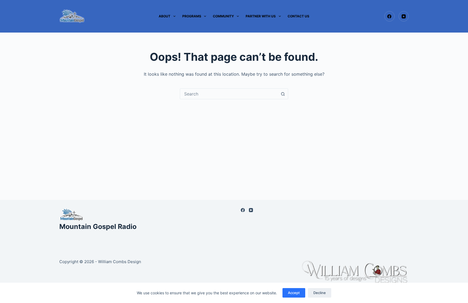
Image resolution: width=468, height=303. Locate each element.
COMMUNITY (223, 16)
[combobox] (229, 93)
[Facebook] (389, 16)
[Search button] (283, 94)
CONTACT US (298, 16)
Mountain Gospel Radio (97, 226)
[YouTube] (404, 16)
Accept (294, 293)
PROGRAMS (191, 16)
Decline (319, 293)
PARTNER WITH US (261, 16)
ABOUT (164, 16)
